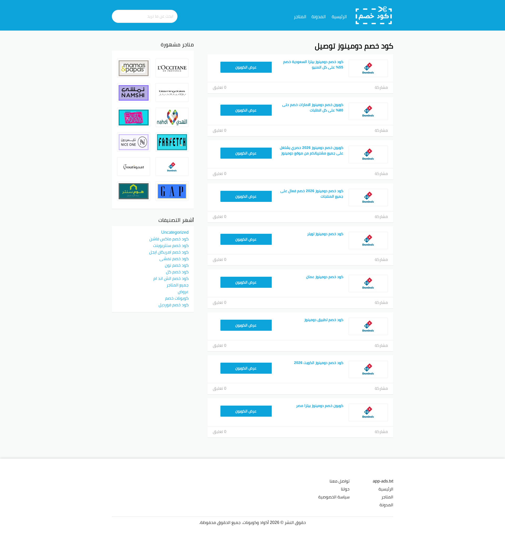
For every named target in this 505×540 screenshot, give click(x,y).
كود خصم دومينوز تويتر (325, 233)
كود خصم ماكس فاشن (169, 238)
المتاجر (300, 16)
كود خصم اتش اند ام (171, 278)
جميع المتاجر (177, 285)
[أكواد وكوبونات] (374, 15)
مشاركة (381, 87)
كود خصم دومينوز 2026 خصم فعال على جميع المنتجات (311, 193)
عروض (183, 291)
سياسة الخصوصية (334, 497)
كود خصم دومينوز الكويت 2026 (318, 362)
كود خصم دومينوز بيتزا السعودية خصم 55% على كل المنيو (313, 64)
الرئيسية (339, 16)
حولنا (345, 489)
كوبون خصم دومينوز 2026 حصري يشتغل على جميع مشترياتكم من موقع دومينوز (311, 150)
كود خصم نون (177, 265)
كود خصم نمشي (174, 258)
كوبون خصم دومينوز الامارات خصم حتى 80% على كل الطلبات (312, 107)
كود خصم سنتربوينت (171, 245)
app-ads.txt (383, 481)
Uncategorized (175, 232)
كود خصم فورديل (174, 304)
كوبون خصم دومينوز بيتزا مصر (319, 405)
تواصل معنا (340, 481)
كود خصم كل (177, 271)
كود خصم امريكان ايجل (169, 252)
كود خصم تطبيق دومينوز (323, 319)
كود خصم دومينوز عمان (324, 276)
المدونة (318, 16)
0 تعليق (219, 87)
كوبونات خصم (177, 298)
